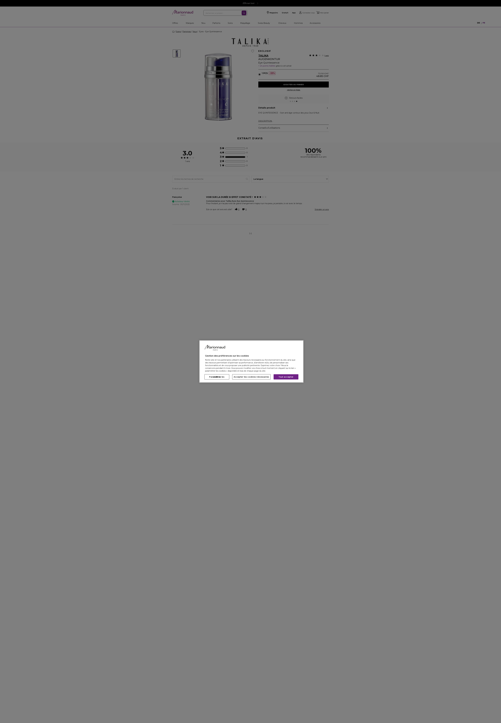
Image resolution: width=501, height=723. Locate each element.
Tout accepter (286, 377)
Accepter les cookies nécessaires (251, 377)
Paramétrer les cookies (217, 377)
